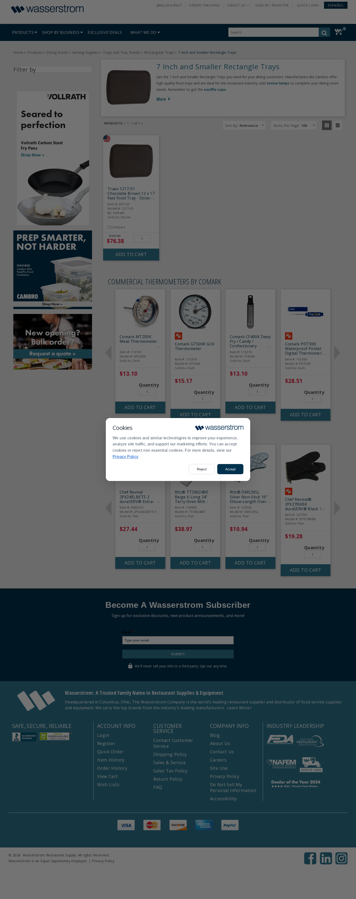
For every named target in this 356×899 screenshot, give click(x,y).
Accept (230, 469)
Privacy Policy (126, 457)
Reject (202, 469)
